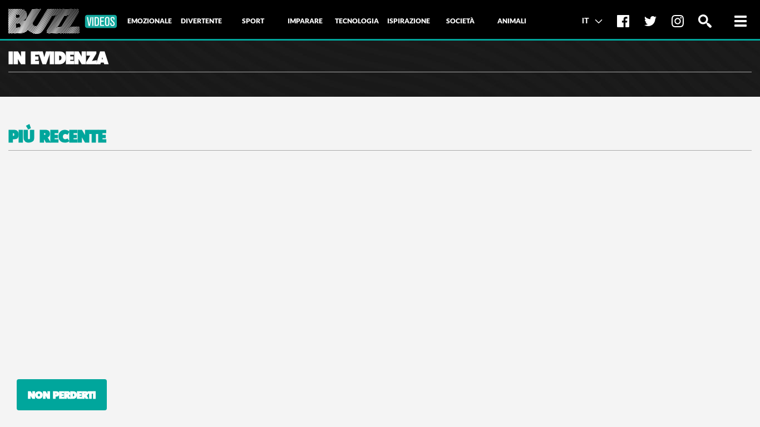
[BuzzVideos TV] (62, 21)
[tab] (149, 21)
